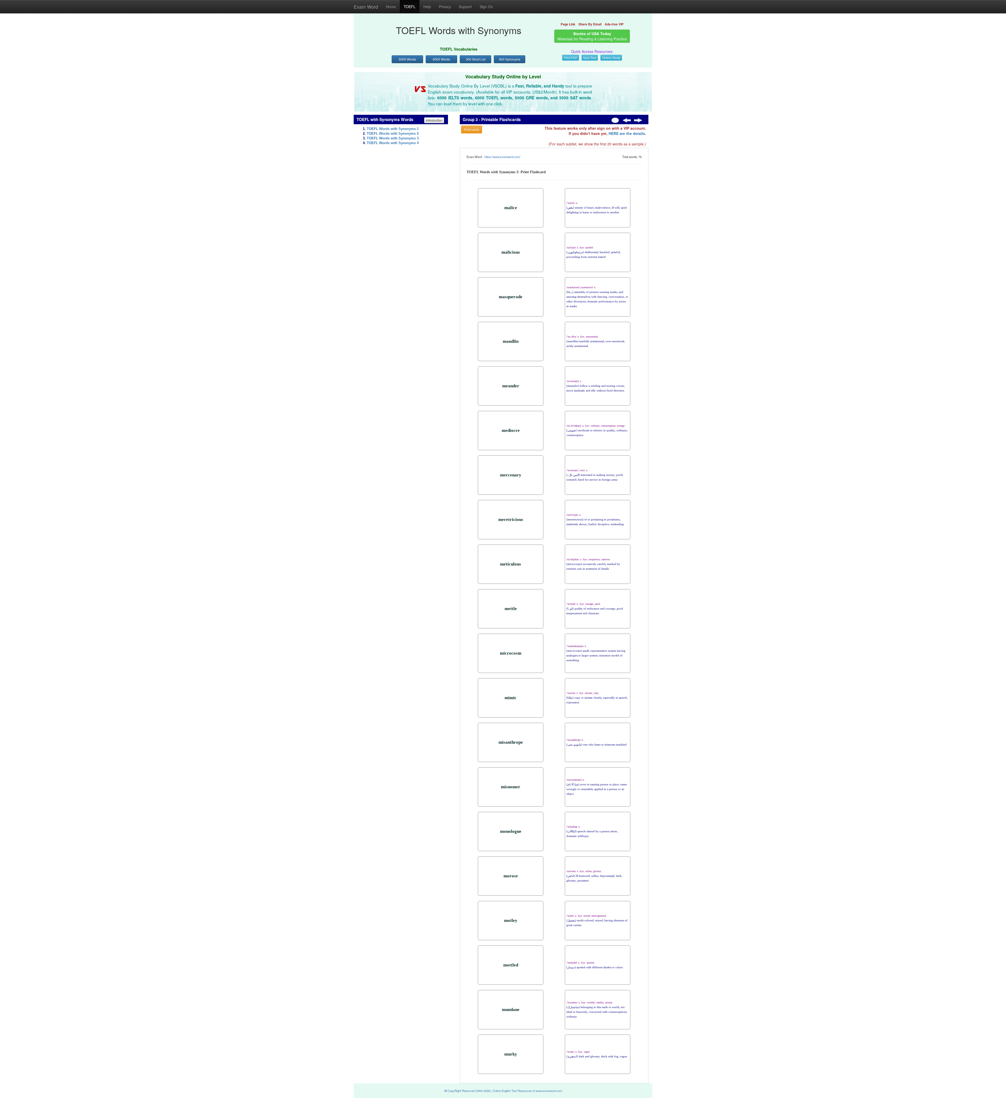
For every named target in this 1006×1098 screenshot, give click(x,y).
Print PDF (570, 57)
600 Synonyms (509, 59)
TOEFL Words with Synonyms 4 (393, 143)
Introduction (434, 120)
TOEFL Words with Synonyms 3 (393, 138)
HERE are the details (627, 133)
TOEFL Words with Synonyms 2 (393, 133)
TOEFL (409, 6)
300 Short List (475, 59)
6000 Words (441, 59)
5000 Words (407, 59)
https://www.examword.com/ (502, 157)
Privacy (445, 6)
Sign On (486, 6)
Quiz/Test (589, 57)
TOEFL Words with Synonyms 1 (393, 129)
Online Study (611, 57)
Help (427, 6)
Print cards (471, 129)
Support (465, 6)
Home (391, 6)
